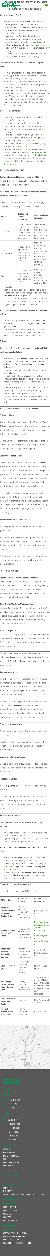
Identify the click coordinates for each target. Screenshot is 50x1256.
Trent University (31, 25)
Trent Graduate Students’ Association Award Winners (25, 1195)
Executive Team (9, 1153)
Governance (8, 1166)
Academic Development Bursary (16, 1233)
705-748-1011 (12, 1104)
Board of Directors (11, 1156)
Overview (7, 1149)
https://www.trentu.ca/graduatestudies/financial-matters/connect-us (41, 927)
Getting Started (9, 1207)
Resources (7, 1214)
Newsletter (8, 1191)
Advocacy (7, 1217)
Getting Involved (10, 1211)
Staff (5, 1159)
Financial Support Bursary (14, 1237)
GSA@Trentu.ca (14, 1100)
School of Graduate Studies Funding (18, 1243)
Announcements (9, 1188)
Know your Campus (10, 1221)
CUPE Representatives (12, 1163)
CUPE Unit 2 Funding (11, 1240)
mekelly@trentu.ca (7, 486)
